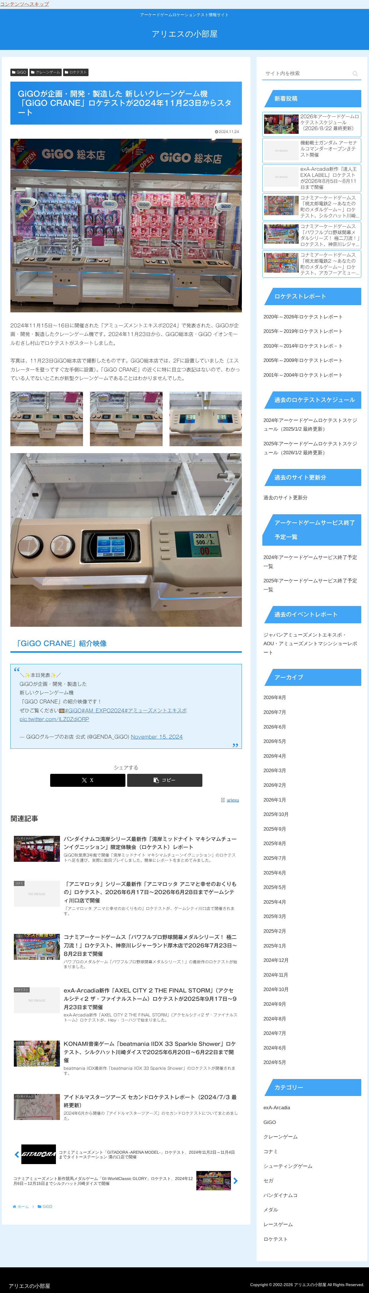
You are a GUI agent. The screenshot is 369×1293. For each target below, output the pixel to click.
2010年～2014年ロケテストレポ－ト (303, 346)
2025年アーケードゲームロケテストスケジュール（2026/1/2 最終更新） (310, 448)
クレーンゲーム (48, 72)
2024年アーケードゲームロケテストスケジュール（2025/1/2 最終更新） (310, 425)
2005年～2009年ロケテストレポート (303, 360)
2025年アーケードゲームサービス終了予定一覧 (310, 585)
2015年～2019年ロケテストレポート (303, 331)
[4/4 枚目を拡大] (234, 460)
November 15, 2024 (157, 736)
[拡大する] (234, 146)
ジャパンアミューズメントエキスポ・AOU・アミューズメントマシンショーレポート (310, 643)
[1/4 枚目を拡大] (75, 399)
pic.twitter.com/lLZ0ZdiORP (54, 719)
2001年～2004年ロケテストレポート (303, 375)
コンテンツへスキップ (24, 4)
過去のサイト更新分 (285, 497)
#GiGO (73, 710)
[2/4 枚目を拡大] (155, 399)
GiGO (21, 72)
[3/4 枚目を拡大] (234, 399)
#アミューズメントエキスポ (156, 710)
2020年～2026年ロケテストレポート (303, 317)
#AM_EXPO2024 (103, 710)
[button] (164, 780)
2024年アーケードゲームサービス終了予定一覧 (310, 562)
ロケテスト (78, 72)
